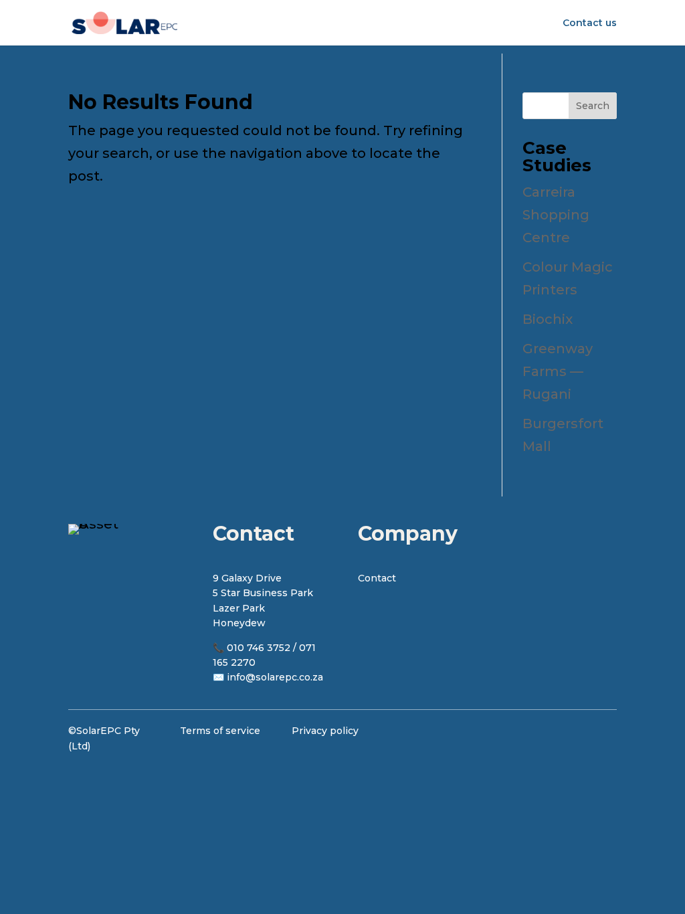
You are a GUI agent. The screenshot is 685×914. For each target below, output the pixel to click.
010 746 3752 (258, 648)
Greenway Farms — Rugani (557, 371)
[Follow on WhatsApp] (602, 738)
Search (592, 106)
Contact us (590, 23)
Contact (377, 578)
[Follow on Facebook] (530, 738)
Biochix (547, 319)
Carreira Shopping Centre (555, 215)
